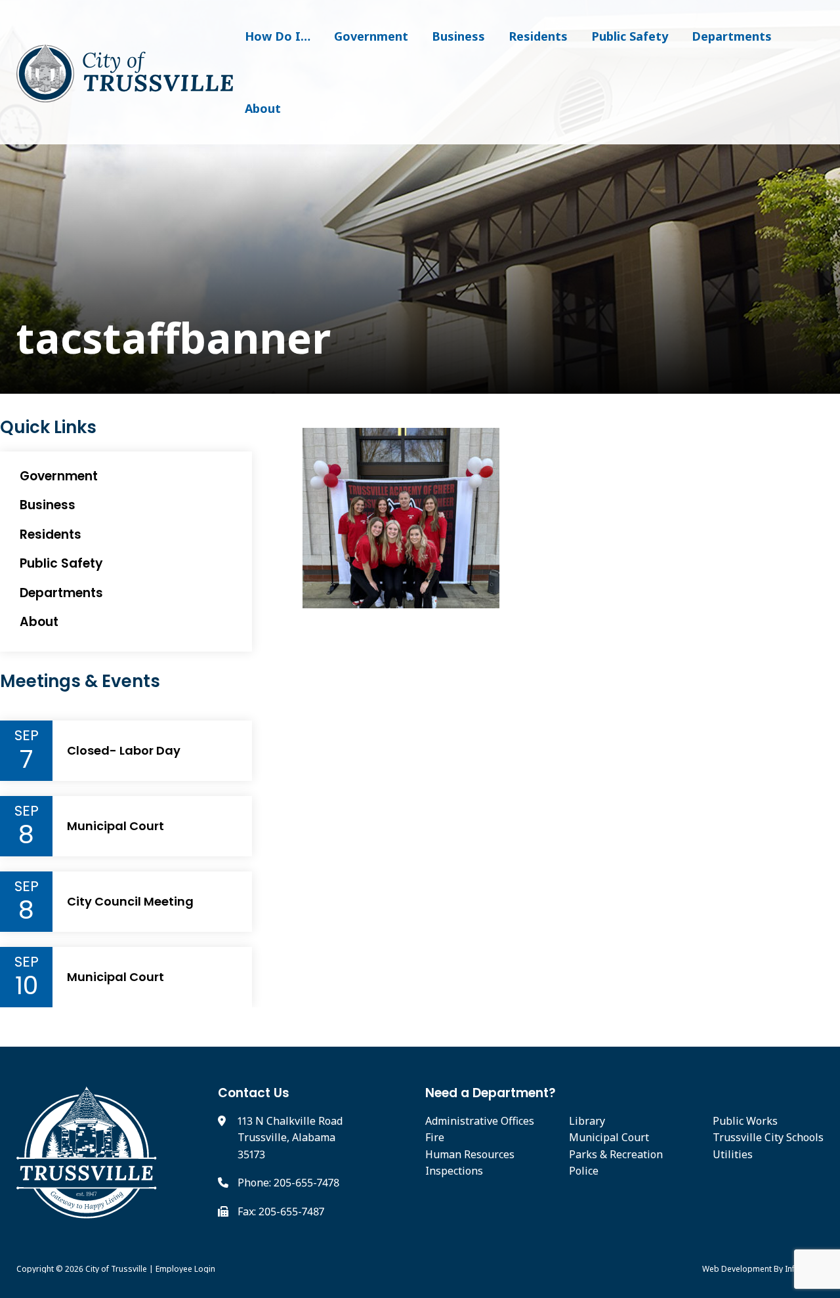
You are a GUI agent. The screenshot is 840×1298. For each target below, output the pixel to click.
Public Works (745, 1121)
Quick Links (48, 427)
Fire (434, 1137)
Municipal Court (115, 826)
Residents (538, 36)
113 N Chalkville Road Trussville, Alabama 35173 (290, 1138)
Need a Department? (490, 1093)
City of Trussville (116, 1268)
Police (583, 1170)
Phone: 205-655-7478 (288, 1182)
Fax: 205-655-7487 (281, 1211)
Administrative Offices (479, 1121)
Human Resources (469, 1154)
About (263, 108)
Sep (26, 735)
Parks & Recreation (616, 1154)
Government (371, 36)
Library (587, 1121)
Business (458, 36)
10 (26, 986)
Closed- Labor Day (123, 750)
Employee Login (185, 1268)
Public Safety (629, 36)
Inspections (454, 1170)
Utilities (733, 1154)
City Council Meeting (130, 901)
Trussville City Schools (768, 1137)
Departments (732, 36)
